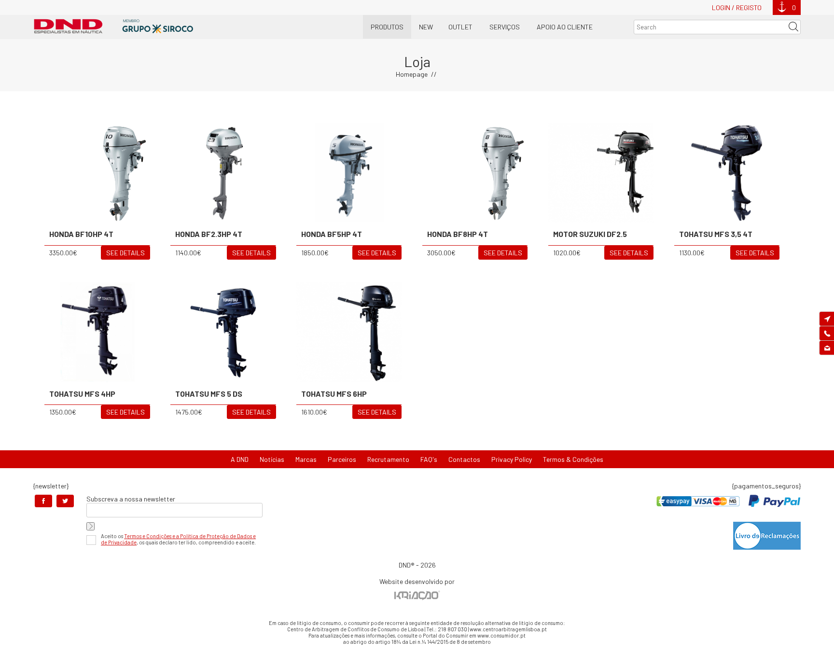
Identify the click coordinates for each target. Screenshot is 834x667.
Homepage (412, 74)
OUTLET (460, 27)
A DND (240, 459)
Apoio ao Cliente (565, 27)
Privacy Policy (511, 459)
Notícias (272, 459)
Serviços (504, 27)
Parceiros (342, 459)
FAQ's (428, 459)
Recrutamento (388, 459)
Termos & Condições (573, 459)
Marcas (306, 459)
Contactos (464, 459)
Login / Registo (737, 7)
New (426, 27)
